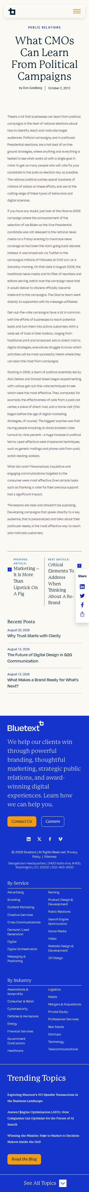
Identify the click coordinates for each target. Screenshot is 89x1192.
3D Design (55, 958)
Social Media (57, 931)
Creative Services (20, 914)
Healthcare (15, 1050)
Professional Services (63, 1019)
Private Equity (58, 1011)
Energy (12, 1023)
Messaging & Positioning (16, 958)
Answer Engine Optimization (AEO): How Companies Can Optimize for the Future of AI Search (40, 1118)
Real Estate (56, 1026)
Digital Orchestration (22, 949)
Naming (53, 892)
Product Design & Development (60, 901)
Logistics (54, 989)
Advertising (15, 892)
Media (52, 996)
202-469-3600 (62, 867)
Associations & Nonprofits (17, 991)
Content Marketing (20, 907)
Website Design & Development (60, 948)
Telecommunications (63, 1049)
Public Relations (59, 911)
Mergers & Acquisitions (64, 1004)
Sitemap (50, 856)
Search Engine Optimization (58, 921)
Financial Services (20, 1031)
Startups (54, 1034)
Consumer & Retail (20, 1001)
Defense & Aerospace (22, 1016)
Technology (56, 1041)
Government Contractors (16, 1040)
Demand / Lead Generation (18, 931)
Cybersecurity (17, 1008)
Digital (12, 941)
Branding (13, 899)
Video (52, 938)
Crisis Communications (24, 922)
